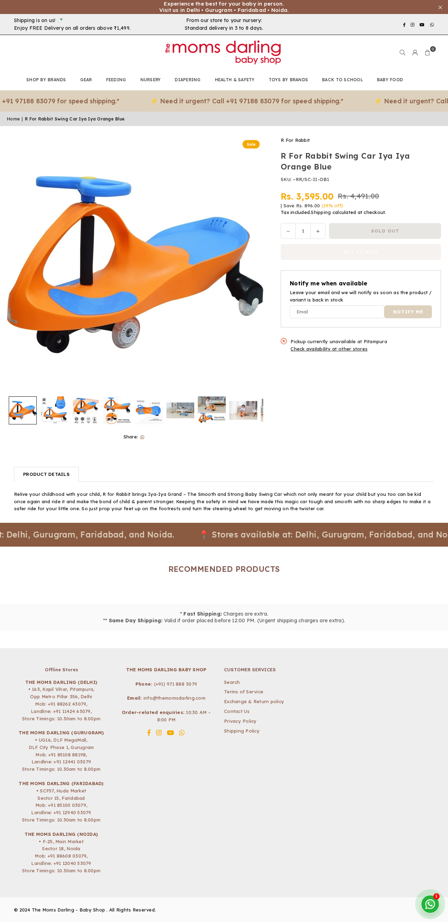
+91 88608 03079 (67, 856)
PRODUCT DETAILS (46, 474)
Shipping (321, 212)
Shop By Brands (46, 79)
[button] (427, 52)
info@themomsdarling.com (174, 698)
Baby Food (390, 79)
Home (13, 119)
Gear (86, 79)
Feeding (116, 79)
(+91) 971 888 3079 (175, 684)
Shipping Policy (242, 731)
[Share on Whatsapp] (142, 437)
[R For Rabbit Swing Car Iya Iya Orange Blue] (22, 410)
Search (232, 682)
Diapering (188, 79)
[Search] (402, 52)
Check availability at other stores (329, 349)
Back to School (342, 79)
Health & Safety (235, 79)
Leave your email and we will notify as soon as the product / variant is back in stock (361, 296)
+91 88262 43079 (67, 704)
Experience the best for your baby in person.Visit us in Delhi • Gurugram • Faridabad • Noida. (224, 7)
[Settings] (415, 52)
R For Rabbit (295, 140)
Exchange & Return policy (254, 701)
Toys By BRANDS (288, 79)
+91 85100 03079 (67, 805)
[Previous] (16, 265)
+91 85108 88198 (67, 754)
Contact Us (237, 711)
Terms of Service (243, 691)
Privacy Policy (240, 721)
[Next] (253, 265)
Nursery (150, 79)
